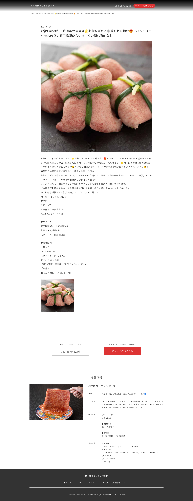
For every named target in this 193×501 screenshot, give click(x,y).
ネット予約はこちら (144, 5)
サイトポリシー (121, 494)
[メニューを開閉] (160, 5)
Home (31, 14)
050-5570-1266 (123, 5)
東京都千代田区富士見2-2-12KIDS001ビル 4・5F (123, 394)
